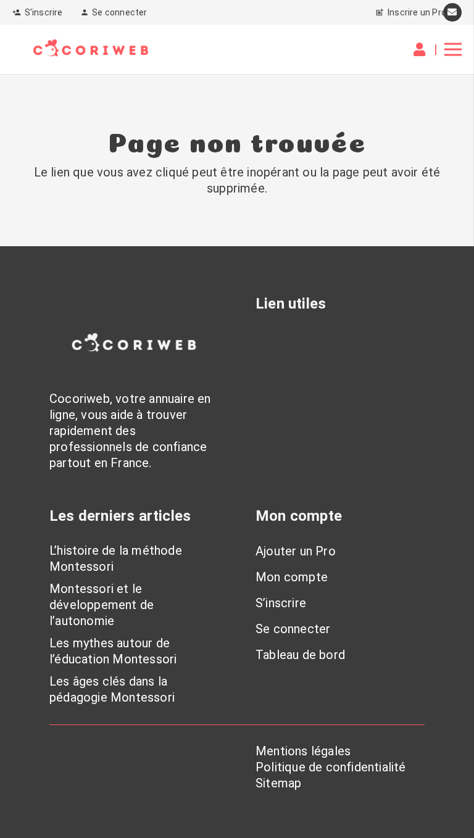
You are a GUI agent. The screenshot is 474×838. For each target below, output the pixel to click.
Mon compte (292, 577)
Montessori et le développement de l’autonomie (101, 604)
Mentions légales (303, 751)
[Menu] (453, 49)
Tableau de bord (300, 654)
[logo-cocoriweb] (90, 49)
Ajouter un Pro (296, 551)
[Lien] (422, 49)
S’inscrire (281, 602)
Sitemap (278, 783)
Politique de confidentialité (331, 767)
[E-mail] (452, 12)
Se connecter (293, 628)
